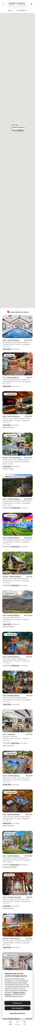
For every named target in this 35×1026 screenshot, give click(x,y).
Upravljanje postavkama (17, 1013)
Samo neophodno (17, 1008)
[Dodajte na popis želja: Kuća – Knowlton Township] (30, 874)
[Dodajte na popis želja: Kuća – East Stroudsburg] (30, 317)
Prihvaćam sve (17, 1003)
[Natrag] (3, 4)
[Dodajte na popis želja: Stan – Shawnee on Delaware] (30, 954)
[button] (6, 349)
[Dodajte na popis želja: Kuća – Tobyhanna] (30, 711)
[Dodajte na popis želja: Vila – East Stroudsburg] (30, 355)
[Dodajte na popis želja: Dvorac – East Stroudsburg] (30, 435)
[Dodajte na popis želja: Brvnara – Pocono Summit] (30, 916)
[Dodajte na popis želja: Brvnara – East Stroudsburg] (30, 554)
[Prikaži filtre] (31, 4)
